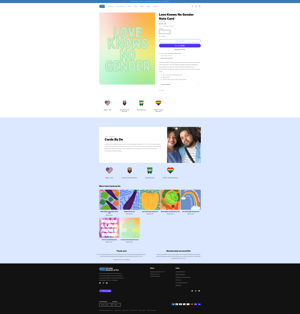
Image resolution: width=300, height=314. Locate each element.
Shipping (161, 26)
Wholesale (178, 285)
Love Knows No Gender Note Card (129, 239)
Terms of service (133, 310)
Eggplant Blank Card (129, 211)
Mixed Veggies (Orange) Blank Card (170, 211)
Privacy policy (125, 310)
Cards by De (162, 21)
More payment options (180, 49)
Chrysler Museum (180, 271)
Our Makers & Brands (181, 282)
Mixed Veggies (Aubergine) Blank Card (109, 212)
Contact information (151, 310)
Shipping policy (142, 310)
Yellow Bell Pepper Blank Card (150, 211)
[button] (111, 6)
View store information (167, 58)
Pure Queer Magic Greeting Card (190, 211)
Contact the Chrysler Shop (183, 277)
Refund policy (118, 310)
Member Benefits (180, 274)
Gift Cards (178, 280)
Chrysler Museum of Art (108, 310)
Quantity (161, 28)
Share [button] (162, 90)
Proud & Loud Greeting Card (109, 239)
